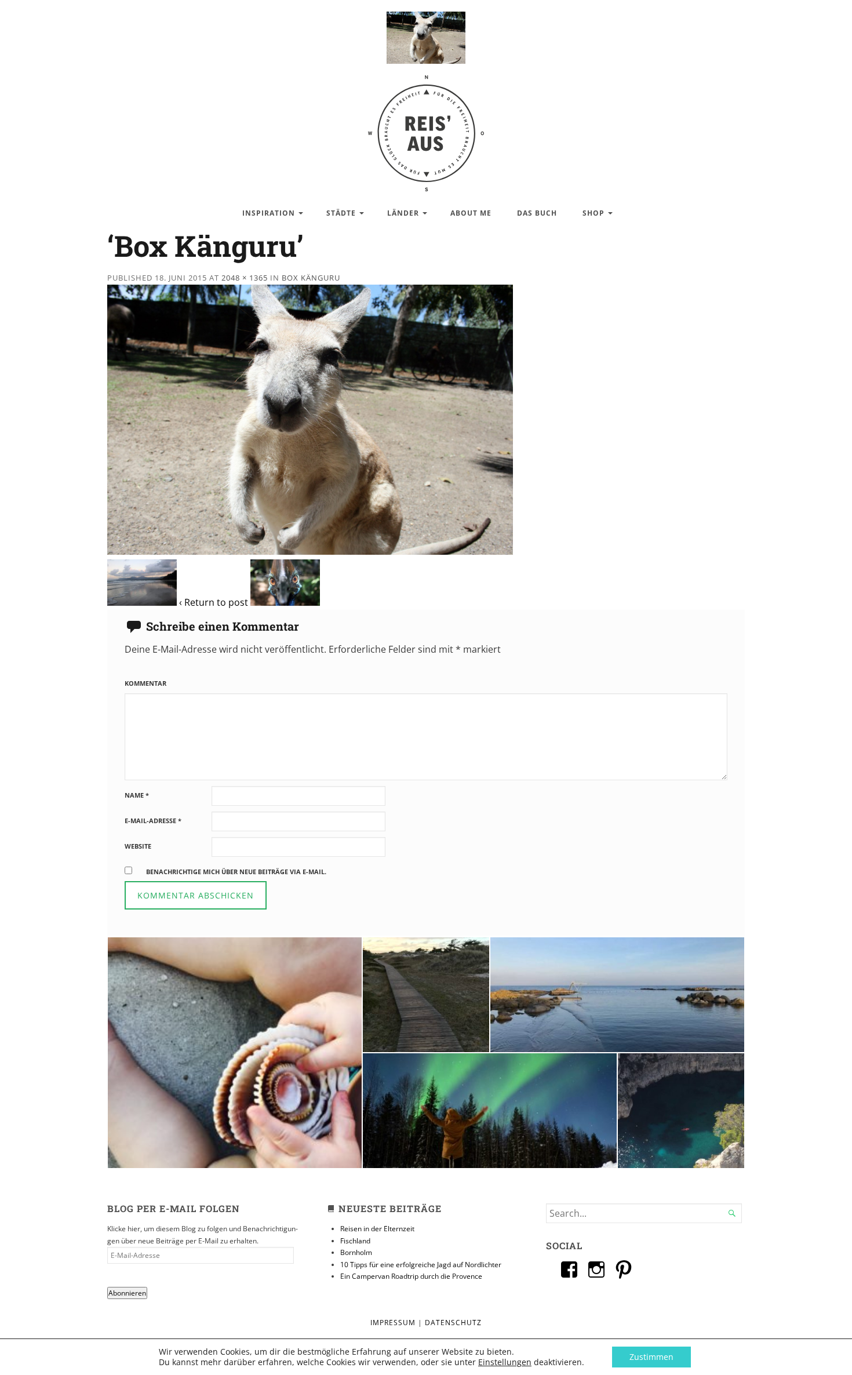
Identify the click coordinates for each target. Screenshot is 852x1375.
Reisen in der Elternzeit (377, 1229)
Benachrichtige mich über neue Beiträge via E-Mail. (236, 871)
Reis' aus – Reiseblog (426, 127)
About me (470, 213)
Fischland (355, 1241)
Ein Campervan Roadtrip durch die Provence (411, 1276)
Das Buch (537, 213)
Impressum (393, 1322)
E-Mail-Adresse (153, 820)
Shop (593, 213)
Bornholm (356, 1252)
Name (137, 795)
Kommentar (145, 683)
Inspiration (268, 213)
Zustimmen (651, 1356)
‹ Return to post (213, 602)
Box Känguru (311, 277)
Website (138, 846)
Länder (403, 213)
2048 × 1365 (244, 277)
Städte (341, 213)
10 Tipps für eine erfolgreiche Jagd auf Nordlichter (420, 1264)
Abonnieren (127, 1293)
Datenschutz (453, 1322)
